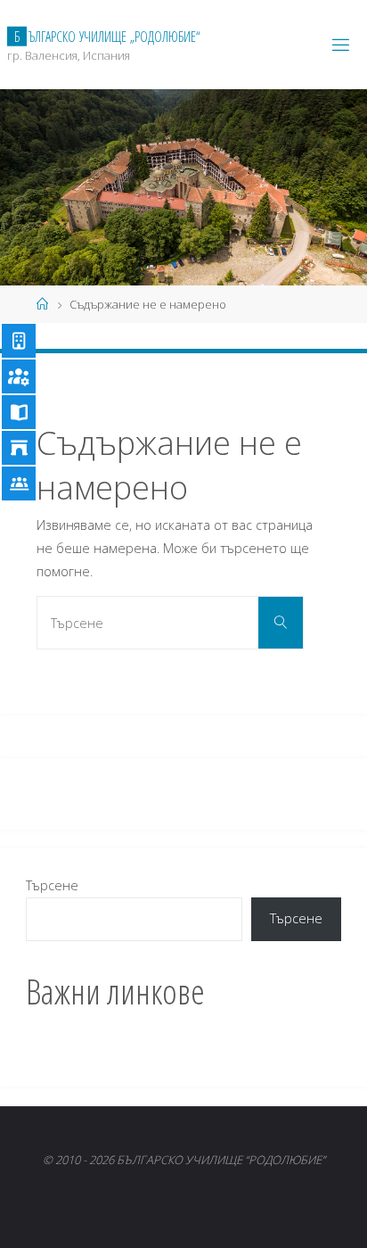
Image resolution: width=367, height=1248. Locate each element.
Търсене (52, 885)
